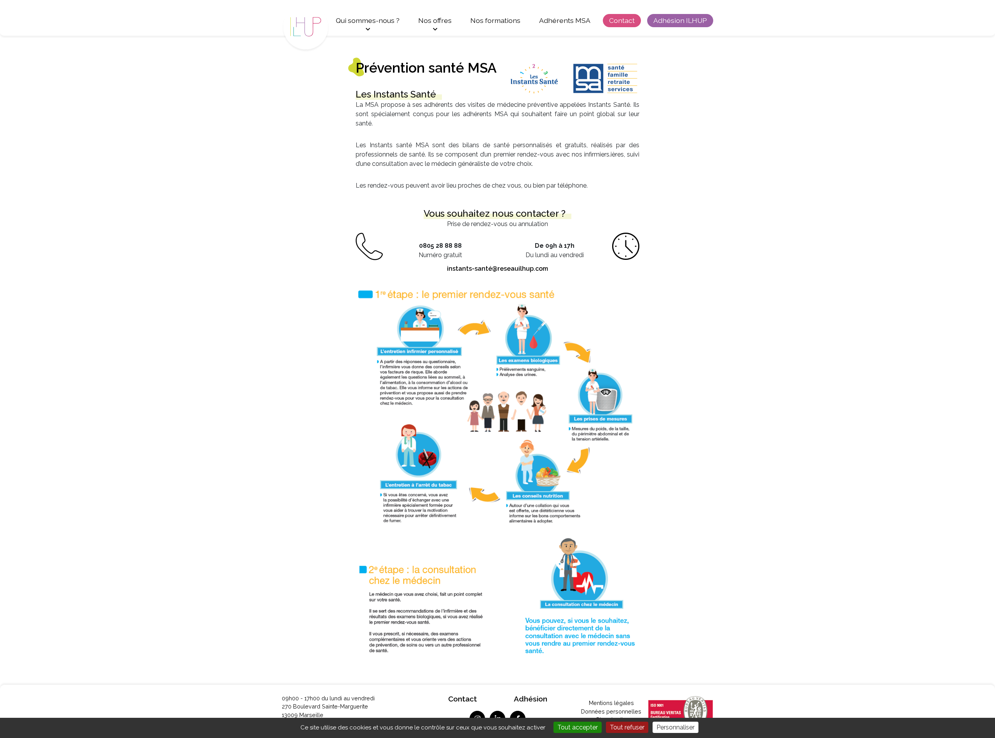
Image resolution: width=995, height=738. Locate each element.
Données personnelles (611, 711)
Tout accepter (577, 727)
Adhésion (530, 698)
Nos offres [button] (435, 20)
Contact (622, 20)
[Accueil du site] (313, 26)
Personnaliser (675, 727)
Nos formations (495, 20)
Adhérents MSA (564, 20)
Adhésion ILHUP (680, 20)
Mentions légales (611, 703)
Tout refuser (627, 727)
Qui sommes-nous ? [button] (368, 20)
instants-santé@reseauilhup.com (497, 268)
